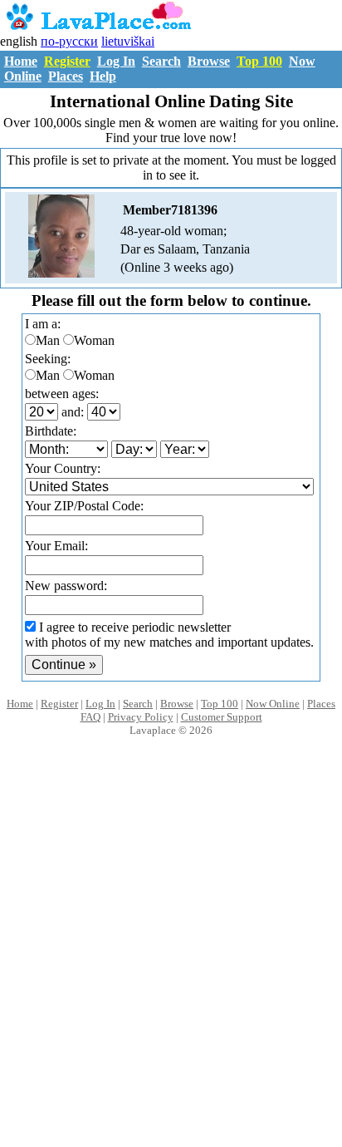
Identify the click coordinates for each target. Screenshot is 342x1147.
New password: (66, 585)
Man (48, 340)
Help (103, 76)
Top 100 (259, 61)
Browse (209, 61)
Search (161, 61)
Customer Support (221, 717)
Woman (94, 340)
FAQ (90, 717)
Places (65, 76)
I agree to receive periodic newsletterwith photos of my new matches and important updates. (169, 634)
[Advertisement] (171, 959)
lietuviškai (127, 41)
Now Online (273, 703)
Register (67, 61)
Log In (116, 61)
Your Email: (56, 546)
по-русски (69, 41)
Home (20, 61)
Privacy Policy (140, 717)
